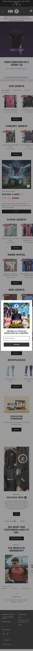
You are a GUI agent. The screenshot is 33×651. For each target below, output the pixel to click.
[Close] (30, 302)
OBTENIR (16, 344)
